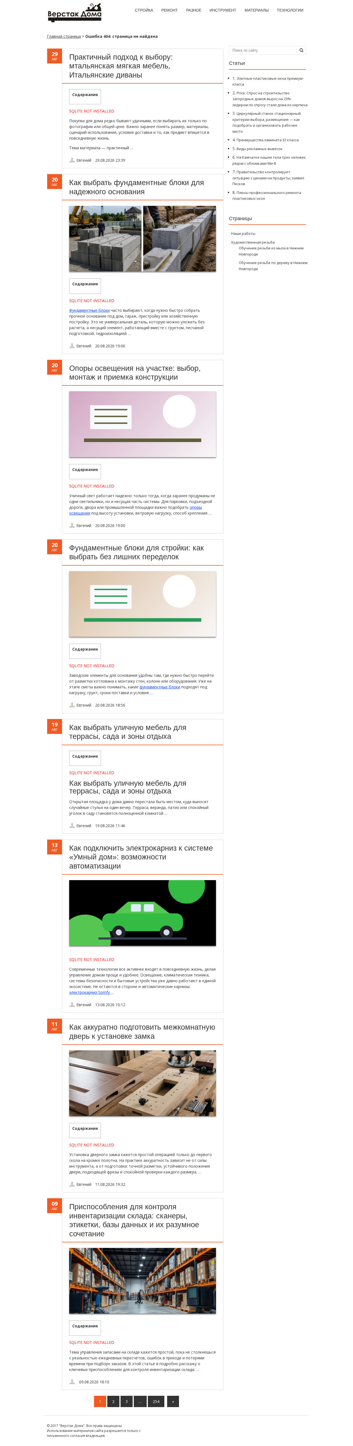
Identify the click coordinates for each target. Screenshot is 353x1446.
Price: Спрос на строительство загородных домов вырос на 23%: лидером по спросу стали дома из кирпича (269, 98)
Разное (193, 10)
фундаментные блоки (160, 686)
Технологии (290, 10)
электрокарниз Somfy (90, 992)
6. (269, 160)
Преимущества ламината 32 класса (268, 139)
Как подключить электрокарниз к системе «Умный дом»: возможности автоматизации (141, 857)
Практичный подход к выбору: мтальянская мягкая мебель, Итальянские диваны (121, 66)
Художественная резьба (253, 242)
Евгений (83, 160)
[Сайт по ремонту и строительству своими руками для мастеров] (74, 21)
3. (266, 122)
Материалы (257, 10)
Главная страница (64, 36)
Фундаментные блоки (89, 310)
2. (269, 98)
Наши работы (243, 233)
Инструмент (223, 10)
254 (156, 1401)
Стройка (144, 10)
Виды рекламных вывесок (260, 148)
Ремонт (169, 10)
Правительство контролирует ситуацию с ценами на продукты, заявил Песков (268, 177)
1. (268, 81)
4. (265, 139)
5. (257, 148)
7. (268, 177)
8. (266, 195)
